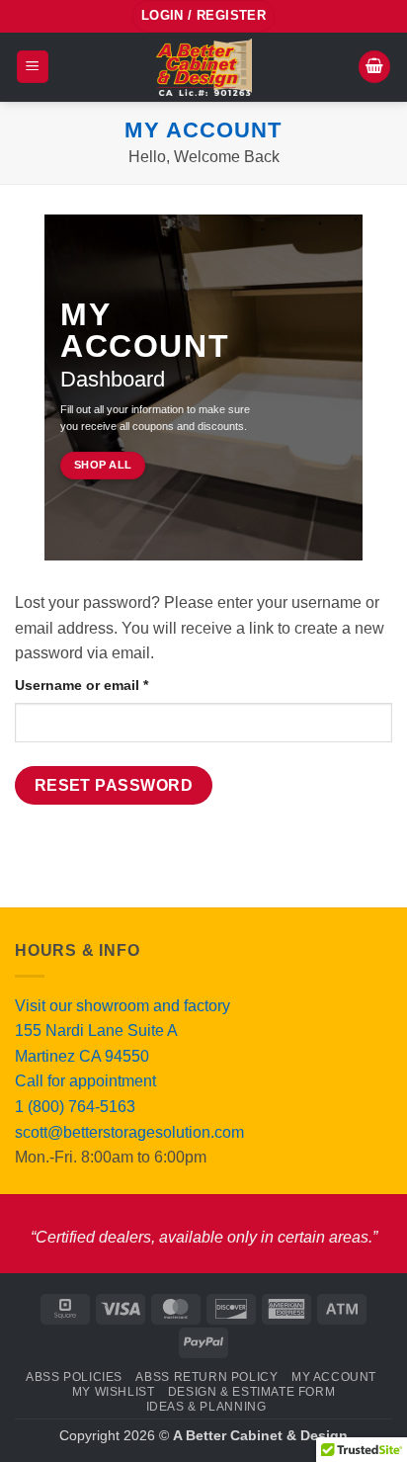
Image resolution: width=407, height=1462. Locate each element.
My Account (333, 1377)
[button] (32, 66)
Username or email (111, 684)
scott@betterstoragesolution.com (129, 1132)
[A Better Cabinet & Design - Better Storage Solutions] (203, 67)
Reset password (114, 785)
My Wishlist (113, 1392)
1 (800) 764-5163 (75, 1106)
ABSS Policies (74, 1377)
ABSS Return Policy (206, 1377)
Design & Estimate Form (251, 1392)
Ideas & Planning (206, 1407)
